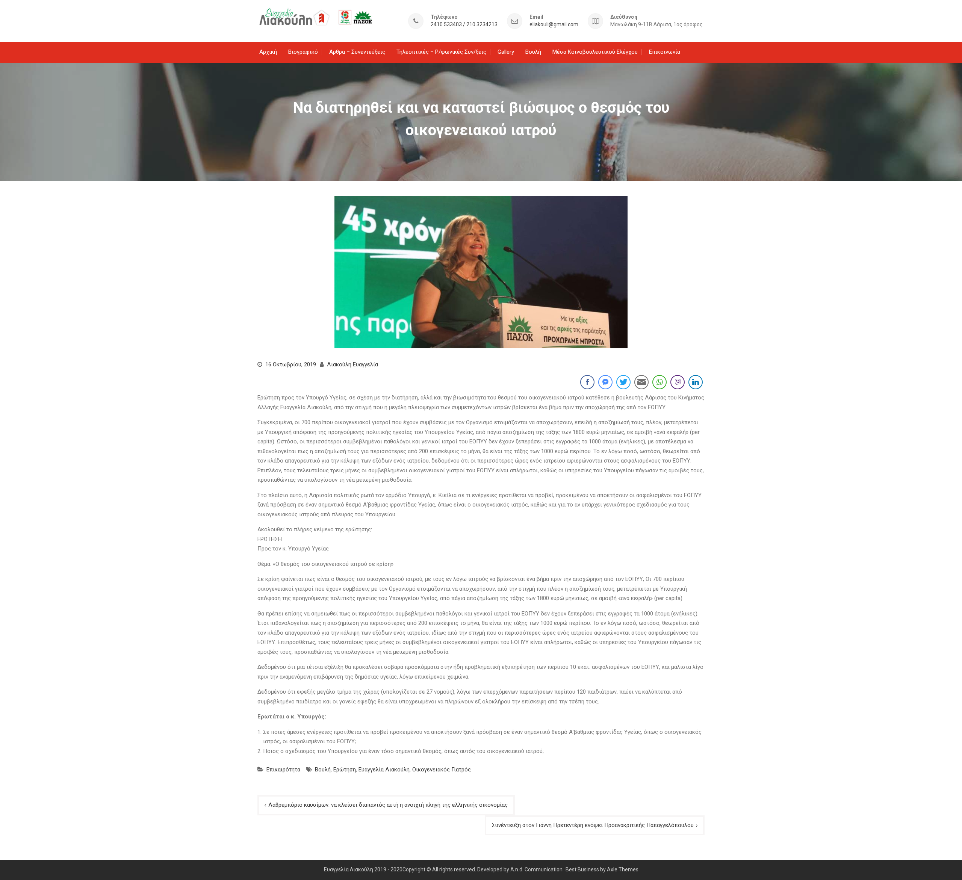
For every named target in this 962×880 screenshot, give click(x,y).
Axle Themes (622, 869)
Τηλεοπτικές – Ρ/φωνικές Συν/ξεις (441, 51)
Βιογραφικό (303, 51)
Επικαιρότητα (283, 769)
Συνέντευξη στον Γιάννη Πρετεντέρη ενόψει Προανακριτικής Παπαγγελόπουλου (593, 825)
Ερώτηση (344, 769)
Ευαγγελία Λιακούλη (384, 769)
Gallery (506, 51)
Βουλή (533, 51)
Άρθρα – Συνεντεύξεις (357, 51)
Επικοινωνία (664, 51)
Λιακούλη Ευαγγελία (352, 364)
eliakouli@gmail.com (553, 25)
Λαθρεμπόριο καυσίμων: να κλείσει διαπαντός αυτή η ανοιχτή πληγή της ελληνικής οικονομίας (388, 804)
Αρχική (268, 51)
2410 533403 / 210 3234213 (464, 25)
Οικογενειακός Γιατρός (441, 769)
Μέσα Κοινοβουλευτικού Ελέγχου (595, 51)
